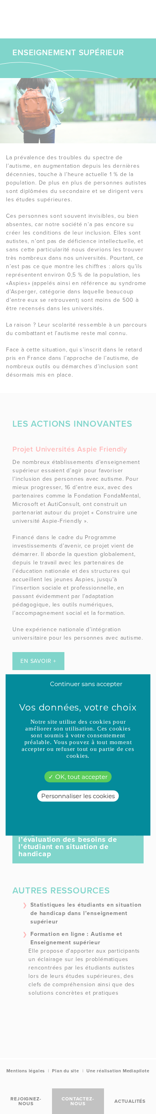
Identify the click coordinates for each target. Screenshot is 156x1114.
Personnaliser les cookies (78, 795)
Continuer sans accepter (86, 683)
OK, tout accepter (81, 776)
